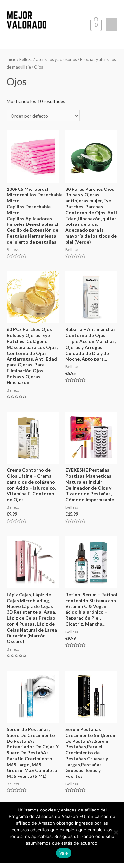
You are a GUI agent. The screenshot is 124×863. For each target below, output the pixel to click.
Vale (63, 853)
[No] (115, 832)
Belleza (26, 59)
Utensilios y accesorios (56, 59)
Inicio (11, 59)
